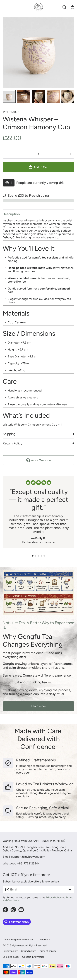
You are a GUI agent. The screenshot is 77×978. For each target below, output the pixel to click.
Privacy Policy (53, 897)
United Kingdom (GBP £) (17, 939)
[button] (72, 7)
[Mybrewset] (38, 7)
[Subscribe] (69, 889)
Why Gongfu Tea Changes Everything (33, 640)
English (44, 939)
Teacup (14, 112)
